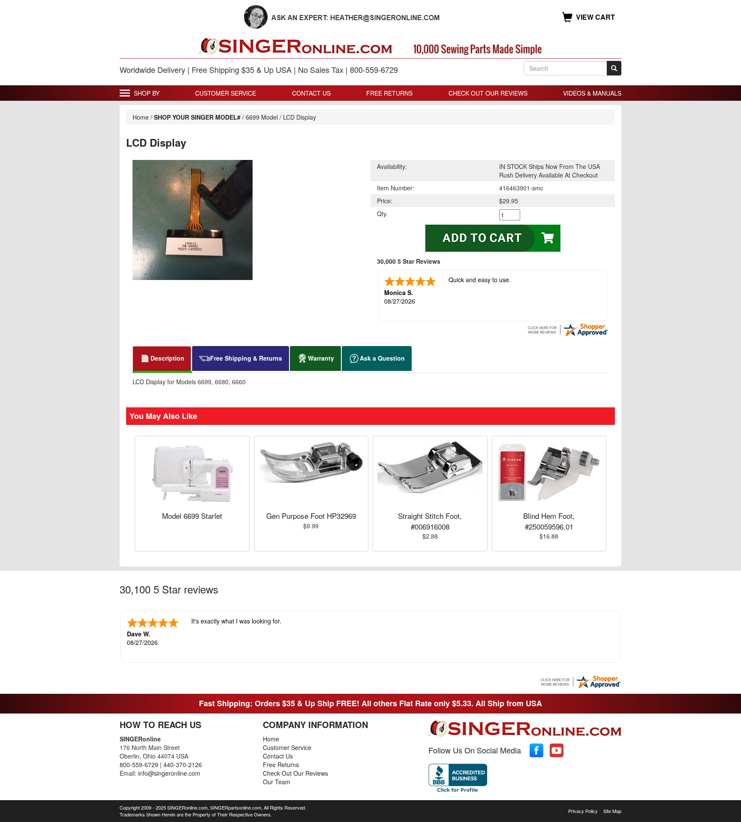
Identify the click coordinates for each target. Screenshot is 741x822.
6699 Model (262, 117)
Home (141, 117)
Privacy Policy (583, 810)
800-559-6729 (139, 764)
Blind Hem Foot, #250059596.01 (549, 520)
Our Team (276, 781)
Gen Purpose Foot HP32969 (311, 515)
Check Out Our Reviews (488, 93)
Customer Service (225, 93)
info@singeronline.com (169, 773)
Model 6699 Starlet (192, 515)
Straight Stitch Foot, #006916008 (430, 520)
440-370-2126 (182, 764)
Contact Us (311, 93)
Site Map (612, 810)
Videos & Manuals (592, 93)
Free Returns (389, 93)
